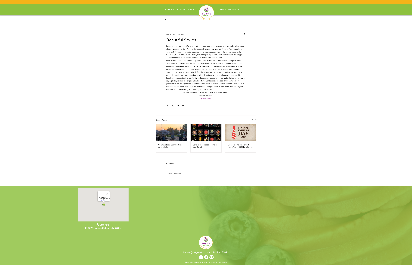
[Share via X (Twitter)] (173, 105)
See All (254, 120)
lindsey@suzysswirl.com (195, 252)
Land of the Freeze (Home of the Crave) (205, 146)
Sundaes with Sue (162, 20)
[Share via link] (183, 105)
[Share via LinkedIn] (178, 105)
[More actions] (244, 34)
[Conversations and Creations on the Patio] (171, 132)
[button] (254, 20)
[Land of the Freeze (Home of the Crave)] (206, 132)
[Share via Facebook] (167, 105)
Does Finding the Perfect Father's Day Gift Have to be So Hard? (240, 146)
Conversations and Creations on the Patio (170, 146)
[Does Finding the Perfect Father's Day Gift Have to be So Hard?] (240, 132)
